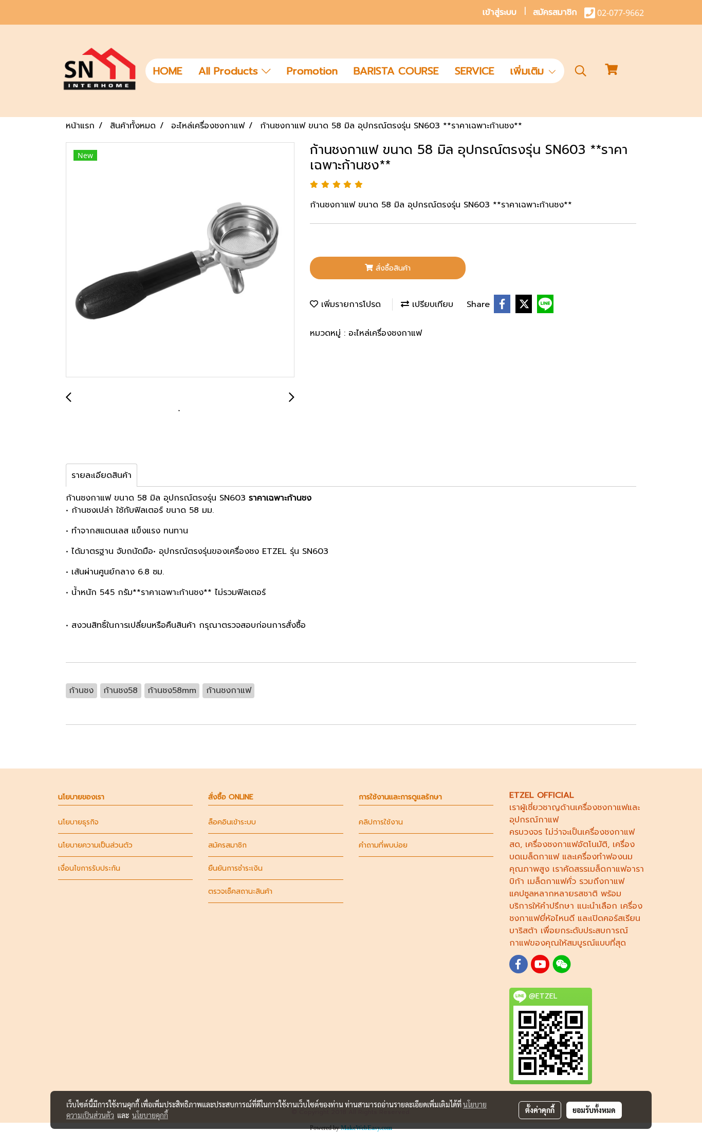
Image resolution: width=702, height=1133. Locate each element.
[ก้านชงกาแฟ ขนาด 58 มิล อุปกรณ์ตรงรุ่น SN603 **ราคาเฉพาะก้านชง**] (180, 260)
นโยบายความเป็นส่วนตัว (95, 845)
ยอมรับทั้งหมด (594, 1110)
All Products (230, 71)
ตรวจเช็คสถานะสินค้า (240, 891)
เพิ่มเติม (528, 71)
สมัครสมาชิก (555, 12)
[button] (580, 71)
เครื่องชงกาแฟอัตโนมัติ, (567, 844)
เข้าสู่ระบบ (499, 12)
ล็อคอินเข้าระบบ (232, 822)
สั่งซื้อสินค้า (392, 268)
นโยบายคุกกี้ (150, 1115)
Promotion (312, 71)
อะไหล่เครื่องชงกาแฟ (385, 333)
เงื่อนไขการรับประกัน (89, 868)
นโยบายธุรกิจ (78, 822)
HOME (167, 71)
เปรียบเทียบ (431, 304)
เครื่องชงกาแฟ (601, 807)
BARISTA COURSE (396, 71)
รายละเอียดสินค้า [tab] (101, 475)
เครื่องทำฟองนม (604, 857)
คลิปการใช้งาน (381, 822)
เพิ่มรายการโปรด (349, 304)
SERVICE (474, 71)
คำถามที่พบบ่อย (383, 845)
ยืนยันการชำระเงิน (235, 868)
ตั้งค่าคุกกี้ (540, 1110)
